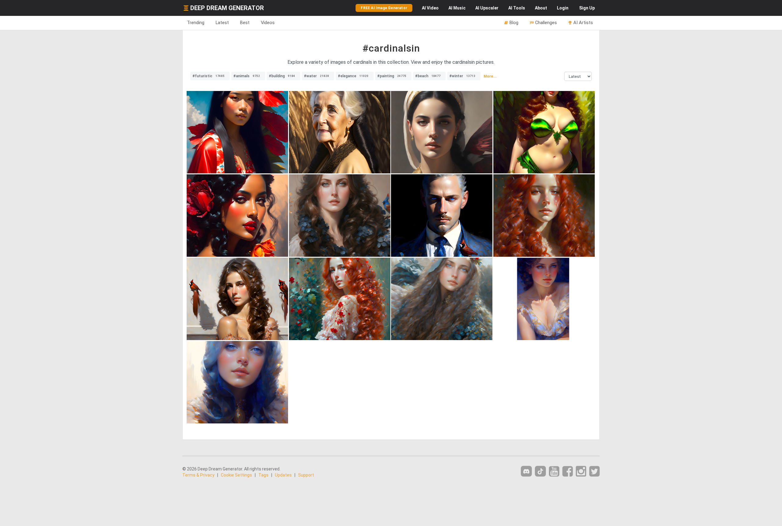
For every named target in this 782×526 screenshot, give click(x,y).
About (541, 7)
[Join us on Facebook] (567, 471)
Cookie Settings (236, 475)
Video (430, 7)
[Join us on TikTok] (540, 471)
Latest (222, 22)
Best (245, 22)
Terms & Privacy (198, 475)
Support (306, 475)
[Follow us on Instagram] (581, 471)
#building (282, 76)
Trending (195, 22)
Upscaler (487, 7)
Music (457, 7)
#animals (246, 76)
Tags (263, 475)
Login (562, 7)
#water (316, 76)
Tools (516, 7)
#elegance (353, 76)
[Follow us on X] (594, 471)
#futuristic (208, 76)
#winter (462, 76)
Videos (268, 22)
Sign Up (587, 7)
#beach (427, 76)
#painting (391, 76)
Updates (283, 475)
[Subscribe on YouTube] (554, 471)
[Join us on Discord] (526, 471)
